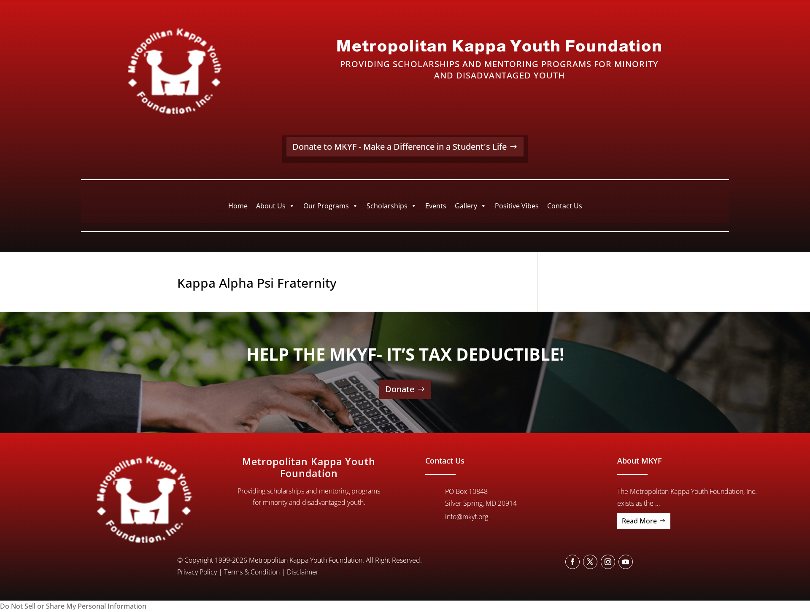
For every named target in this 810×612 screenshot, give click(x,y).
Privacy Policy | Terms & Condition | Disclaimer (248, 572)
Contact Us (564, 205)
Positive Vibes (517, 205)
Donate (399, 389)
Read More (639, 521)
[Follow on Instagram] (608, 562)
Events (435, 205)
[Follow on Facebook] (572, 562)
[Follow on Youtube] (625, 562)
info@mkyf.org (466, 516)
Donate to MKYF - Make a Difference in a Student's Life (399, 146)
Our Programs (326, 205)
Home (238, 205)
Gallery (466, 205)
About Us (271, 205)
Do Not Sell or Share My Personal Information (73, 606)
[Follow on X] (590, 562)
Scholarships (387, 205)
